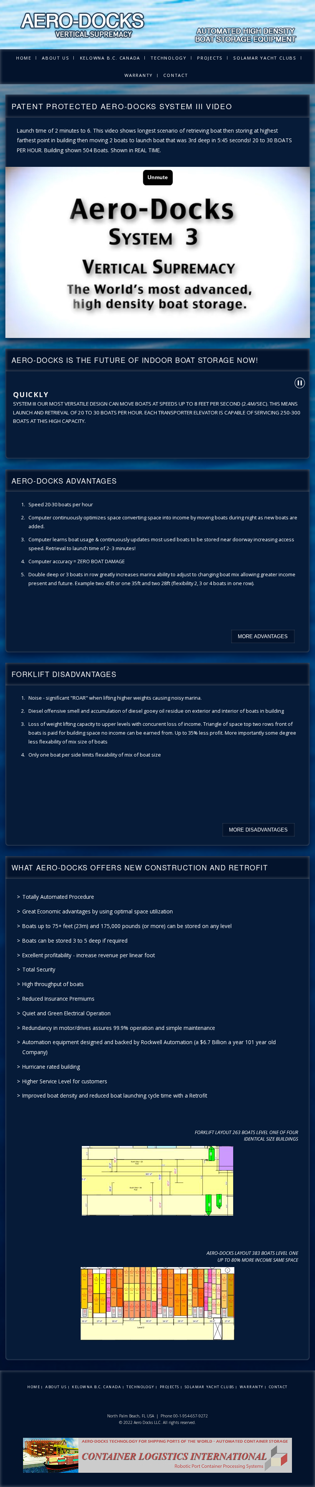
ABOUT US (55, 58)
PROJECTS (210, 58)
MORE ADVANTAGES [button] (263, 636)
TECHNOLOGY (168, 58)
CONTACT (175, 75)
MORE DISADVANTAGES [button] (258, 830)
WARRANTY (138, 75)
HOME (24, 58)
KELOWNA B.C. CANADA (110, 58)
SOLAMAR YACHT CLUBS (265, 58)
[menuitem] (24, 58)
